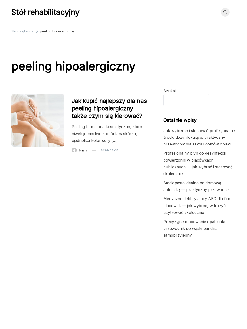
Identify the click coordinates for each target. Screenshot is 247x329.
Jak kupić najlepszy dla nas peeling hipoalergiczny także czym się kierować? (109, 108)
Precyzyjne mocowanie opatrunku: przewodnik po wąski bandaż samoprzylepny (195, 228)
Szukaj (169, 90)
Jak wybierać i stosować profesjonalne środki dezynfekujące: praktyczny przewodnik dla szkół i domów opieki (199, 137)
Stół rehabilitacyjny (45, 12)
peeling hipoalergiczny (92, 91)
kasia (83, 150)
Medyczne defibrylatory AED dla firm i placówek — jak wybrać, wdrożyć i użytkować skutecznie (198, 205)
